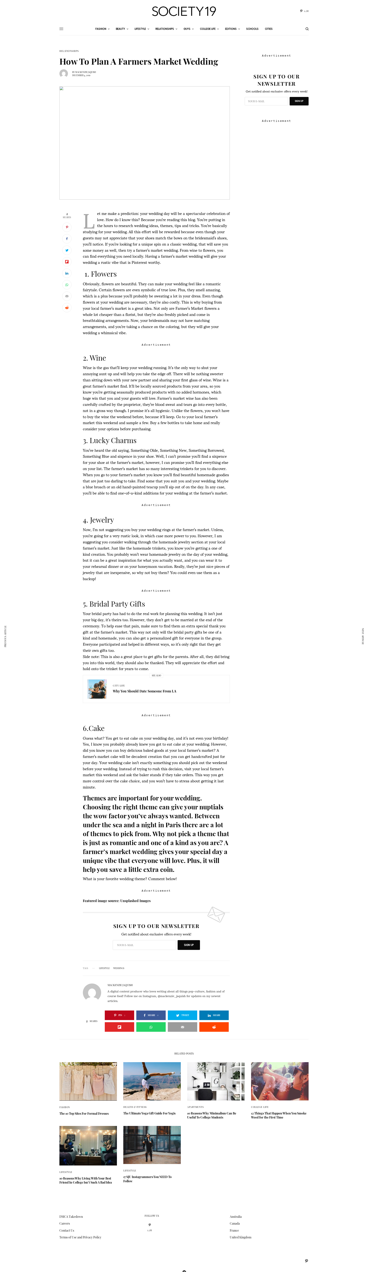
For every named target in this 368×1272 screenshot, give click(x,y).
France (234, 1230)
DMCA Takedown (71, 1217)
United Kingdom (240, 1237)
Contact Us (66, 1230)
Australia (236, 1217)
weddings (118, 968)
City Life (119, 685)
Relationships (69, 51)
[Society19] (184, 11)
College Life (260, 1107)
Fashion (64, 1107)
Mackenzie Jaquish (85, 72)
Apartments (195, 1107)
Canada (235, 1223)
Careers (64, 1223)
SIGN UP (189, 945)
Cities (269, 29)
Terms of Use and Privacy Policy (80, 1237)
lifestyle (104, 968)
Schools (252, 29)
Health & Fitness (135, 1107)
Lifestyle (65, 1172)
